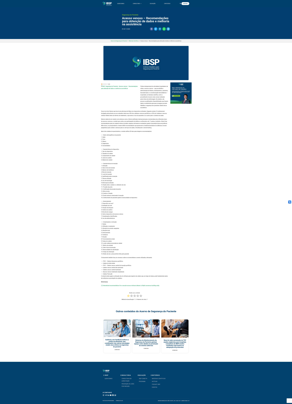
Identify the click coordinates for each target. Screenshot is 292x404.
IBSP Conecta (143, 378)
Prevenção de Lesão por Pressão (128, 385)
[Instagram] (103, 395)
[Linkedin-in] (108, 395)
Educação (153, 3)
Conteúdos (167, 3)
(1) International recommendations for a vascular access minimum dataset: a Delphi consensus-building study (130, 285)
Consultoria (136, 3)
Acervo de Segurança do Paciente (119, 41)
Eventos (154, 387)
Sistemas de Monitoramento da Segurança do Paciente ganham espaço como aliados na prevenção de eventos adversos (146, 342)
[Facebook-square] (113, 395)
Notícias (154, 381)
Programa (142, 381)
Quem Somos (120, 3)
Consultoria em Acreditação (126, 380)
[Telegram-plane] (106, 395)
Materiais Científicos (134, 41)
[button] (180, 4)
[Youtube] (110, 395)
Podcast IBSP (156, 384)
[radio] (128, 296)
